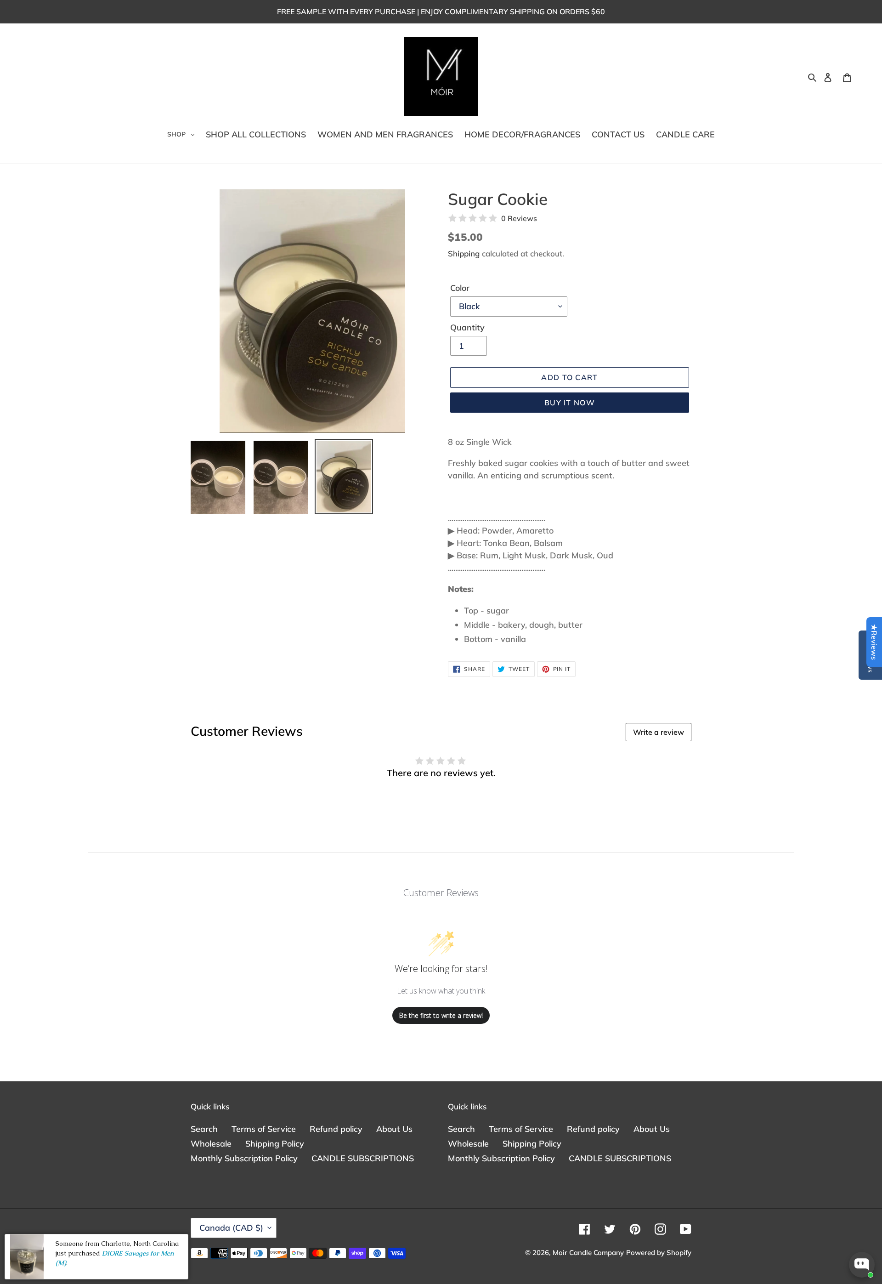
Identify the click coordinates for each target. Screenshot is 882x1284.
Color (459, 288)
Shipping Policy (274, 1143)
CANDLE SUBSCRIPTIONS (362, 1158)
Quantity (467, 327)
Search (204, 1129)
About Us (394, 1129)
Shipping (464, 253)
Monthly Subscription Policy (244, 1158)
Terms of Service (264, 1129)
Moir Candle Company (588, 1252)
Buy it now (569, 402)
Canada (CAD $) (231, 1227)
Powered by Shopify (658, 1252)
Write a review (658, 732)
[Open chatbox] (862, 1265)
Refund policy (336, 1129)
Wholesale (211, 1143)
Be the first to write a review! (441, 1015)
